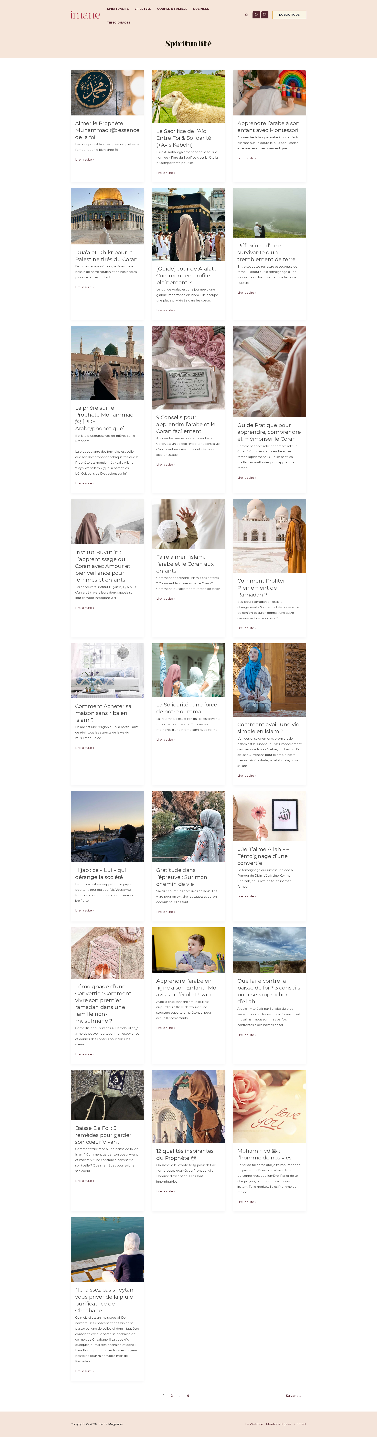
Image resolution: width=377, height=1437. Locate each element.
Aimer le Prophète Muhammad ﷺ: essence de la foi (107, 130)
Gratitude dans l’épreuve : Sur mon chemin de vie (181, 877)
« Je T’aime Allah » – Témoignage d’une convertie (263, 856)
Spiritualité (118, 9)
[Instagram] (264, 14)
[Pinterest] (256, 14)
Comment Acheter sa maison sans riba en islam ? (103, 713)
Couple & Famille (172, 9)
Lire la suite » (84, 159)
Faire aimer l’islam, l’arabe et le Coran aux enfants (185, 564)
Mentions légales (278, 1424)
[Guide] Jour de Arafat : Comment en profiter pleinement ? (186, 275)
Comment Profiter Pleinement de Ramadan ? (261, 587)
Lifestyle (143, 9)
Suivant (294, 1396)
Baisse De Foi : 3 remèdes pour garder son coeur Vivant (103, 1135)
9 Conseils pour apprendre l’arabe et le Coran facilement (185, 424)
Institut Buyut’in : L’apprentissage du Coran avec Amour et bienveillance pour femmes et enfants (102, 566)
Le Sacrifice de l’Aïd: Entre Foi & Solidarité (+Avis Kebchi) (183, 138)
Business (201, 9)
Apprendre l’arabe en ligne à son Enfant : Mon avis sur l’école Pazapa (188, 988)
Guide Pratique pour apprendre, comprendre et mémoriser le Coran (269, 432)
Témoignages (119, 22)
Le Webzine (254, 1424)
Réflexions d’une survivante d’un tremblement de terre (266, 252)
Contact (300, 1424)
